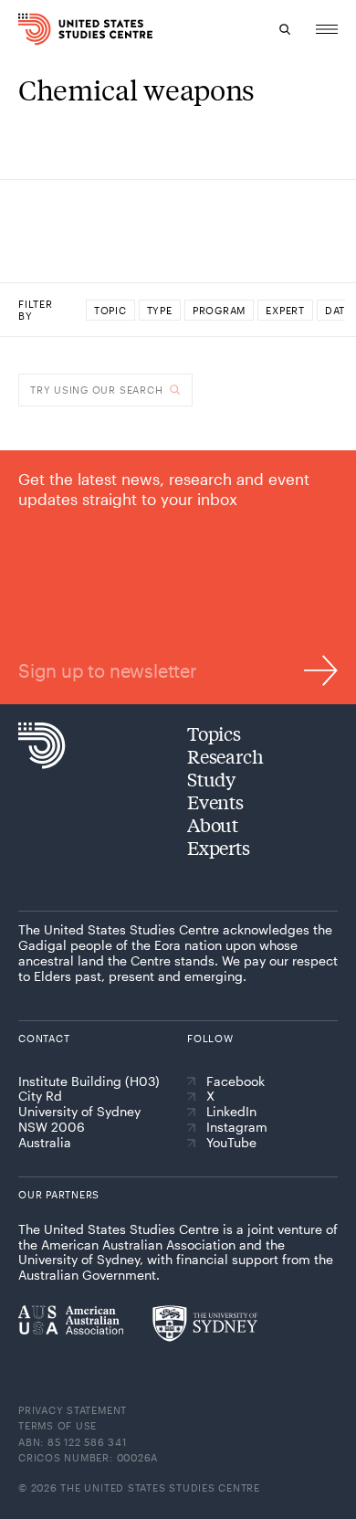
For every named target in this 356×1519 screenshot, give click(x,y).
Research (225, 756)
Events (215, 801)
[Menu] (327, 29)
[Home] (25, 29)
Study (211, 778)
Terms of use (57, 1425)
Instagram (236, 1127)
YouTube (231, 1142)
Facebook (235, 1081)
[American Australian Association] (70, 1319)
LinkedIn (231, 1111)
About (212, 824)
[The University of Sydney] (204, 1323)
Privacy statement (72, 1410)
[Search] (285, 29)
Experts (218, 847)
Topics (214, 733)
